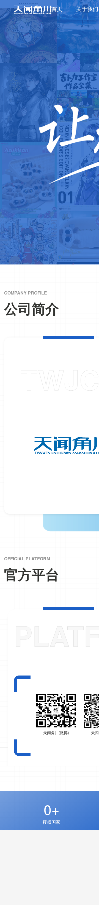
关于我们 (87, 9)
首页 (56, 9)
